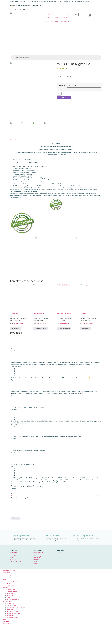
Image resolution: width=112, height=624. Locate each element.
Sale (46, 21)
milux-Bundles (11, 578)
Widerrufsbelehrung (15, 556)
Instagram (59, 552)
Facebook (59, 554)
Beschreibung (14, 140)
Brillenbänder (11, 615)
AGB (11, 557)
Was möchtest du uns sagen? (19, 498)
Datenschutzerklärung (16, 561)
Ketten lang (10, 593)
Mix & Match (65, 21)
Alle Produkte (11, 589)
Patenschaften (37, 557)
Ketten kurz (10, 595)
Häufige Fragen (37, 554)
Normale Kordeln (12, 591)
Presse (35, 561)
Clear (12, 496)
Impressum (13, 559)
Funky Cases (10, 586)
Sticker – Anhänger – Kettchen (16, 607)
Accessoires (65, 18)
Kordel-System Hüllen (13, 582)
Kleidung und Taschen (13, 613)
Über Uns (36, 559)
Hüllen (48, 18)
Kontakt (35, 563)
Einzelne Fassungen (13, 599)
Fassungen (10, 609)
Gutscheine (54, 21)
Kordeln (56, 18)
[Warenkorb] (76, 14)
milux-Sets (66, 14)
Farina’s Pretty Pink (53, 14)
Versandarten (13, 554)
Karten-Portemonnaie (13, 611)
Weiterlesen (15, 328)
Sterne (13, 494)
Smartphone (61, 85)
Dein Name (14, 488)
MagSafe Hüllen (11, 584)
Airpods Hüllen (11, 605)
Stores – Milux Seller (39, 552)
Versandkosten (18, 323)
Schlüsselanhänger (12, 617)
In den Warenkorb (64, 98)
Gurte (8, 597)
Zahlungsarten (14, 552)
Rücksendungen (37, 556)
